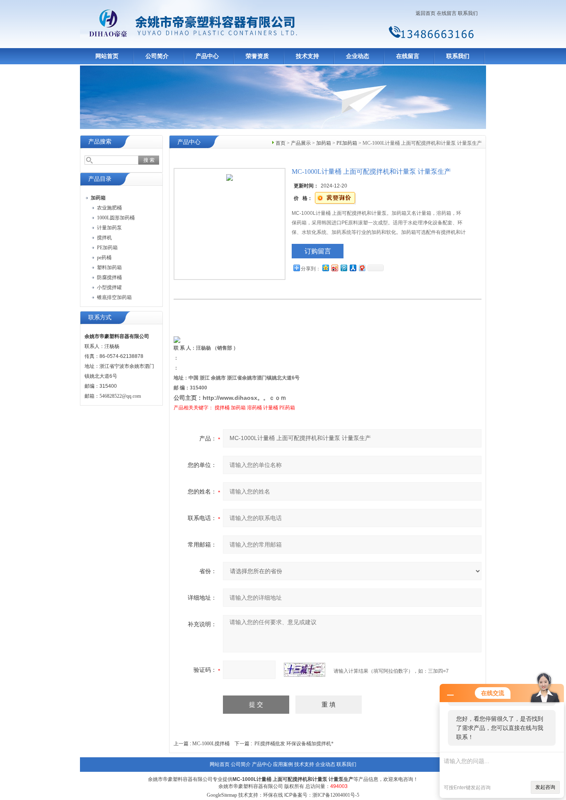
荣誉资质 (257, 56)
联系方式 (99, 317)
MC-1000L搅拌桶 (211, 744)
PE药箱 (287, 408)
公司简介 (157, 56)
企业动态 (357, 56)
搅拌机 (104, 238)
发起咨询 (545, 787)
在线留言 (447, 13)
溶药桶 (254, 408)
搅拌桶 (222, 408)
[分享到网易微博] (361, 268)
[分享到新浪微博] (334, 268)
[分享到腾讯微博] (343, 268)
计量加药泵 (109, 228)
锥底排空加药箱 (114, 297)
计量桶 (270, 408)
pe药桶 (104, 257)
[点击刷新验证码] (304, 670)
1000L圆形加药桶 (116, 218)
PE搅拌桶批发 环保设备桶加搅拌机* (294, 744)
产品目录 (99, 179)
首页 (280, 143)
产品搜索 (99, 142)
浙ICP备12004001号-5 (335, 795)
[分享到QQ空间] (325, 268)
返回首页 (425, 13)
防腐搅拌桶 (109, 277)
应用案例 (283, 764)
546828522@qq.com (120, 396)
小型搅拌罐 (109, 287)
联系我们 (468, 13)
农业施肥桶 (109, 208)
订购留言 (318, 251)
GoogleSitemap (222, 795)
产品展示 (301, 143)
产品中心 (207, 56)
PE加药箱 (107, 247)
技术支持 (307, 56)
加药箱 (323, 143)
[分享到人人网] (352, 268)
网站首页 (107, 56)
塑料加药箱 (109, 267)
